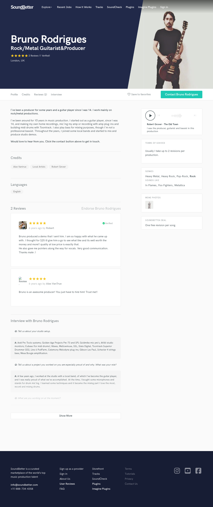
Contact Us (131, 484)
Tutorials (130, 474)
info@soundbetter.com (24, 485)
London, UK (18, 60)
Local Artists (39, 166)
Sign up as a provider (72, 469)
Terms (128, 469)
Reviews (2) (40, 94)
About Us (65, 479)
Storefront (98, 469)
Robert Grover (59, 166)
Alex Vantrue (19, 166)
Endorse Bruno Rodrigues (101, 208)
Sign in (164, 7)
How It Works (84, 7)
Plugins (130, 7)
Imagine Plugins (147, 7)
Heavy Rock (168, 176)
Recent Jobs (64, 7)
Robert (50, 228)
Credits (26, 94)
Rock (193, 176)
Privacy (129, 479)
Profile (14, 94)
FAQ (62, 489)
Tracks (99, 7)
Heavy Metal (152, 176)
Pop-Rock (182, 176)
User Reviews (67, 484)
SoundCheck (114, 7)
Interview (56, 94)
